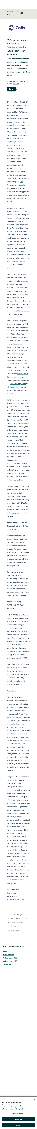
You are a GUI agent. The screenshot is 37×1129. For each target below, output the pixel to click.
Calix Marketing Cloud (14, 926)
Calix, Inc (16, 84)
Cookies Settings (18, 1113)
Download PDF (8, 955)
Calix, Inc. (10, 697)
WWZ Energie (18, 915)
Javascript (7, 964)
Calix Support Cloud (13, 930)
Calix (9, 915)
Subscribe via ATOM (10, 961)
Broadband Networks (14, 918)
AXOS (25, 918)
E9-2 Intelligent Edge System (16, 922)
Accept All (18, 1125)
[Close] (34, 1099)
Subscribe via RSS (10, 958)
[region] (18, 1112)
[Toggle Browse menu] (29, 13)
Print (5, 951)
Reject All (18, 1119)
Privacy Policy (19, 1109)
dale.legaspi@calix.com (15, 900)
